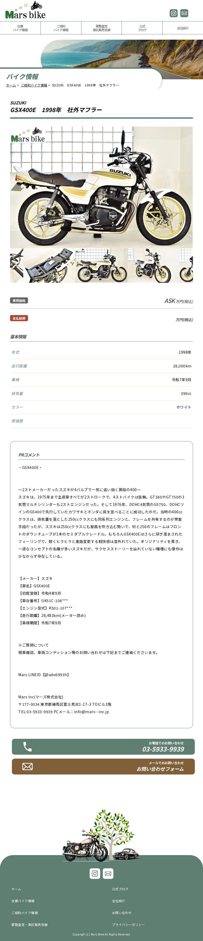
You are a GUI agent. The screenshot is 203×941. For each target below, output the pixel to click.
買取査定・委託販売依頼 (29, 924)
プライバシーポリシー (128, 924)
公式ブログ (120, 889)
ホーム (11, 85)
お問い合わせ (184, 13)
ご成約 (61, 28)
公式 (142, 28)
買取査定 (101, 28)
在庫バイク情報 (23, 900)
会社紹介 (183, 28)
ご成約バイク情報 (34, 85)
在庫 (20, 28)
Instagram (174, 13)
